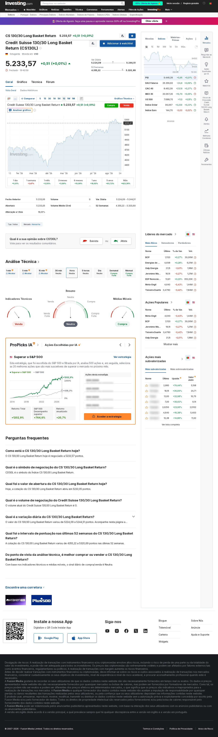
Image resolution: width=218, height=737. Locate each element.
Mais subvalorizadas (155, 369)
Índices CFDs (103, 15)
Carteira (163, 634)
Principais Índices (48, 15)
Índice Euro (151, 110)
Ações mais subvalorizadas (155, 359)
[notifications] (204, 3)
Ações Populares (156, 302)
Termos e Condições (153, 728)
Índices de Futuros (85, 15)
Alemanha (36, 224)
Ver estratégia (122, 356)
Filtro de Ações (136, 10)
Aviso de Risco (205, 728)
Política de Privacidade (181, 728)
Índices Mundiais (66, 15)
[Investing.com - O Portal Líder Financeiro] (18, 3)
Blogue (163, 620)
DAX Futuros (151, 83)
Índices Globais (120, 15)
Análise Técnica (20, 261)
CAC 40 (149, 88)
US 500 (149, 99)
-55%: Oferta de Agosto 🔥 (148, 3)
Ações (189, 38)
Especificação (136, 15)
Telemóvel (165, 627)
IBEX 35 (149, 94)
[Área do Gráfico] (15, 98)
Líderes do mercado (158, 234)
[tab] (10, 273)
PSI (147, 77)
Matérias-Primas (176, 38)
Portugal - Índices (28, 15)
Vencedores (167, 243)
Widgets (163, 641)
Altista (124, 240)
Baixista (94, 240)
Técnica (36, 82)
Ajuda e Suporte (200, 634)
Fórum (50, 82)
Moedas (149, 38)
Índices (11, 15)
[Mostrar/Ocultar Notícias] (81, 98)
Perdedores (184, 243)
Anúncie (195, 627)
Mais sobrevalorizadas (181, 369)
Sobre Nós (197, 620)
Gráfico (22, 82)
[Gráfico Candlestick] (9, 98)
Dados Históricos (29, 90)
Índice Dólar (151, 105)
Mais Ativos (151, 243)
